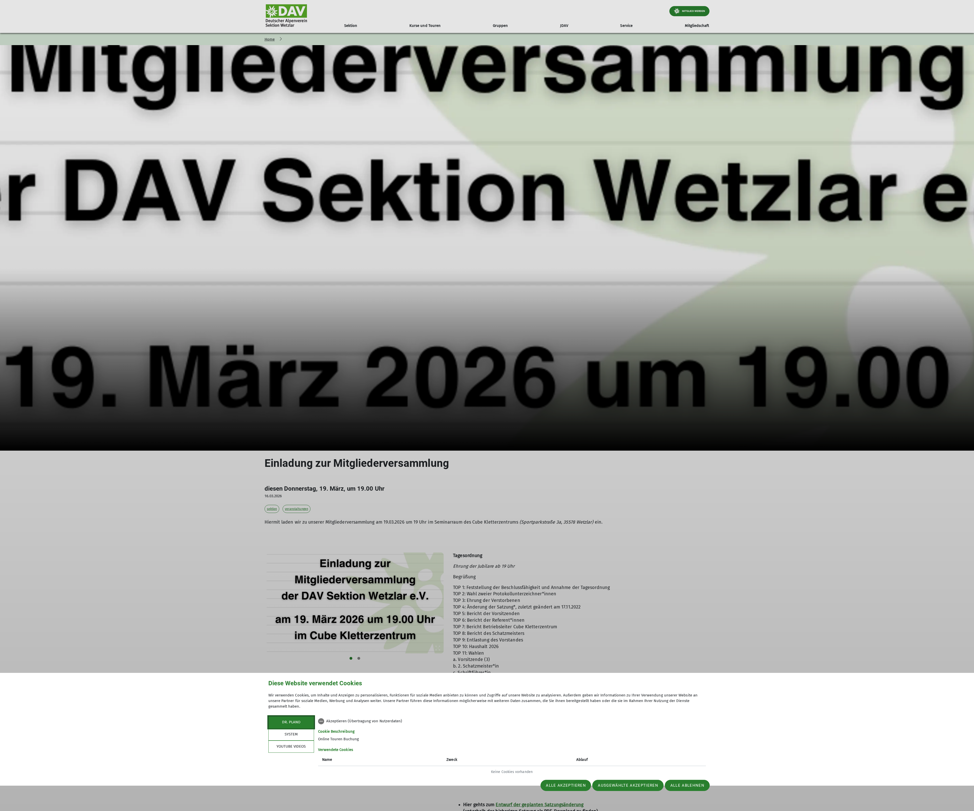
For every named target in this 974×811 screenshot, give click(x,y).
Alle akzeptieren (566, 785)
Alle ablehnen (687, 785)
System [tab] (291, 734)
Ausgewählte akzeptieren (628, 785)
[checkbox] (512, 721)
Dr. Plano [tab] (291, 722)
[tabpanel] (512, 747)
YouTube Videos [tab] (291, 746)
